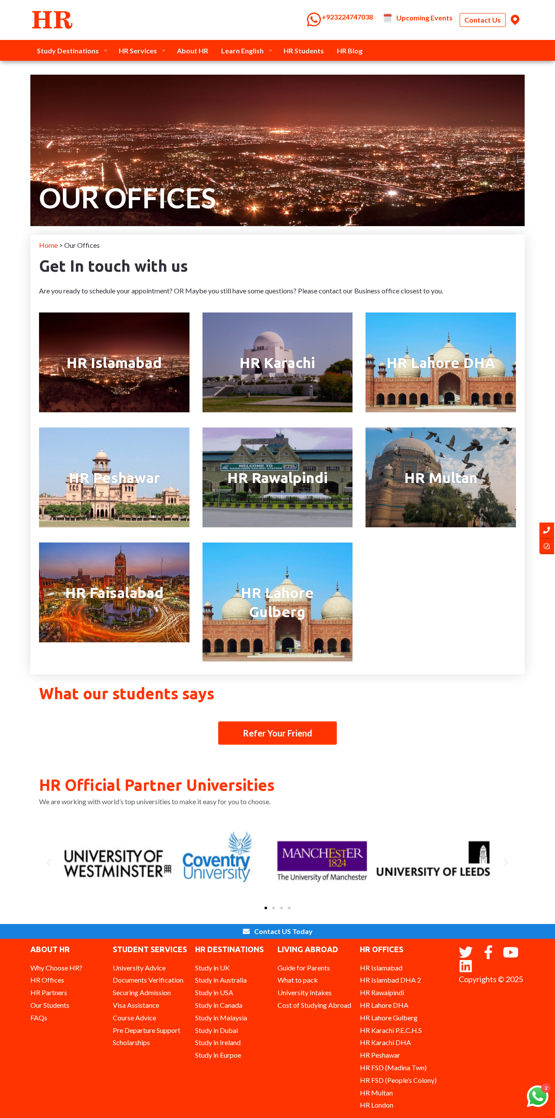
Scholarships (131, 1042)
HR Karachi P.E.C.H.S (391, 1030)
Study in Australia (221, 980)
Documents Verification (148, 980)
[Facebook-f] (488, 952)
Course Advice (134, 1017)
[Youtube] (511, 952)
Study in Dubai (216, 1030)
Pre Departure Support (146, 1030)
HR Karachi (277, 362)
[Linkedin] (466, 966)
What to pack (298, 980)
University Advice (139, 967)
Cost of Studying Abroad (314, 1005)
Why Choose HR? (56, 967)
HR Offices (47, 980)
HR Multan (440, 477)
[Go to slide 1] (265, 908)
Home (49, 245)
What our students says (126, 693)
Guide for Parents (304, 967)
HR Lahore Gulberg (389, 1017)
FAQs (38, 1017)
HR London (376, 1105)
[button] (48, 862)
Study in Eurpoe (218, 1055)
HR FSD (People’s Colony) (398, 1080)
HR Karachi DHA (385, 1042)
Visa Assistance (136, 1005)
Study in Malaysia (221, 1017)
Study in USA (214, 992)
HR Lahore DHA (441, 362)
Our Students (49, 1005)
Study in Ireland (218, 1042)
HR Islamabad (114, 362)
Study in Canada (218, 1005)
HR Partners (48, 992)
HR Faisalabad (114, 592)
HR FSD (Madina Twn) (393, 1067)
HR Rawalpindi (277, 477)
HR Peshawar (114, 477)
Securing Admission (142, 992)
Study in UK (212, 967)
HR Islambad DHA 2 (390, 980)
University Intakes (305, 992)
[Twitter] (466, 952)
